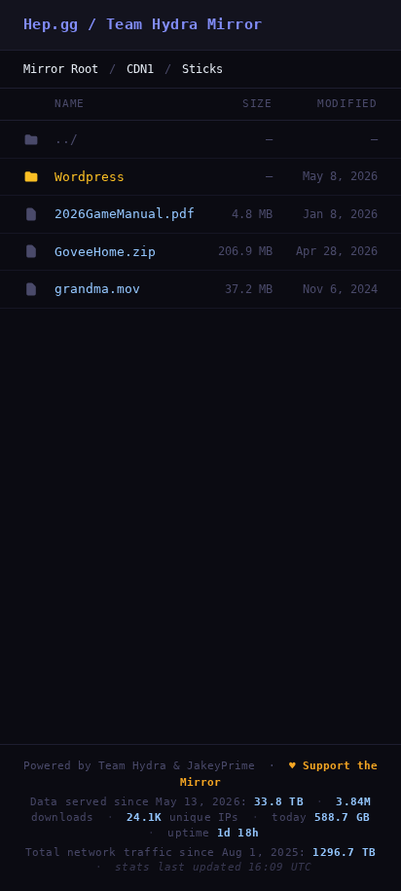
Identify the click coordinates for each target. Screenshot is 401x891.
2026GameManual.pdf (125, 213)
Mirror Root (60, 69)
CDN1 (140, 69)
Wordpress (90, 176)
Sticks (202, 69)
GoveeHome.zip (105, 251)
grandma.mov (97, 288)
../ (66, 138)
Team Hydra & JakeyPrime (176, 766)
